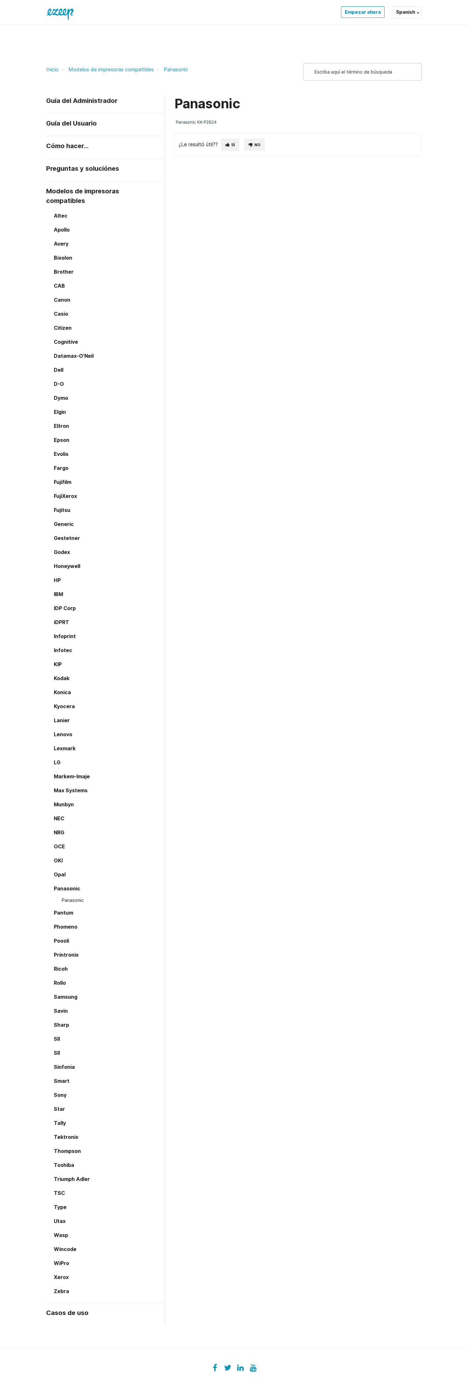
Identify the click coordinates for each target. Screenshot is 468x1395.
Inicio (52, 69)
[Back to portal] (60, 12)
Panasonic (176, 69)
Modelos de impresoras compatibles (111, 69)
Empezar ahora (363, 12)
